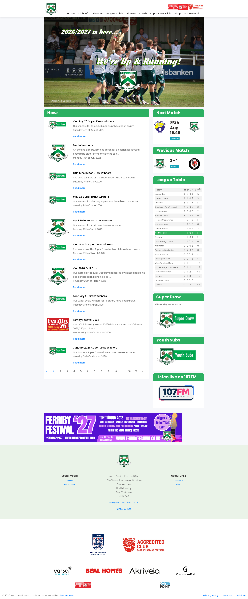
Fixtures (98, 13)
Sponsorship (192, 13)
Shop (177, 13)
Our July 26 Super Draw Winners (93, 121)
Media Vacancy (83, 145)
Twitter (69, 480)
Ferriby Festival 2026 (86, 320)
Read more (79, 136)
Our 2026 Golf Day (85, 268)
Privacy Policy (210, 595)
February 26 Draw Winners (90, 296)
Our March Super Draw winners (93, 244)
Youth (143, 13)
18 (129, 371)
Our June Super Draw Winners (92, 173)
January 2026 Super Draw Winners (95, 347)
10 (116, 371)
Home (71, 13)
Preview (175, 138)
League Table (114, 13)
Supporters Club (160, 13)
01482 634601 (124, 509)
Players (131, 13)
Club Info (83, 13)
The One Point (66, 595)
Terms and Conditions (233, 595)
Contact (178, 480)
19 (136, 371)
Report (174, 166)
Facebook (69, 484)
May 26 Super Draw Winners (91, 197)
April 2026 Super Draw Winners (93, 220)
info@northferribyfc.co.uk (124, 502)
